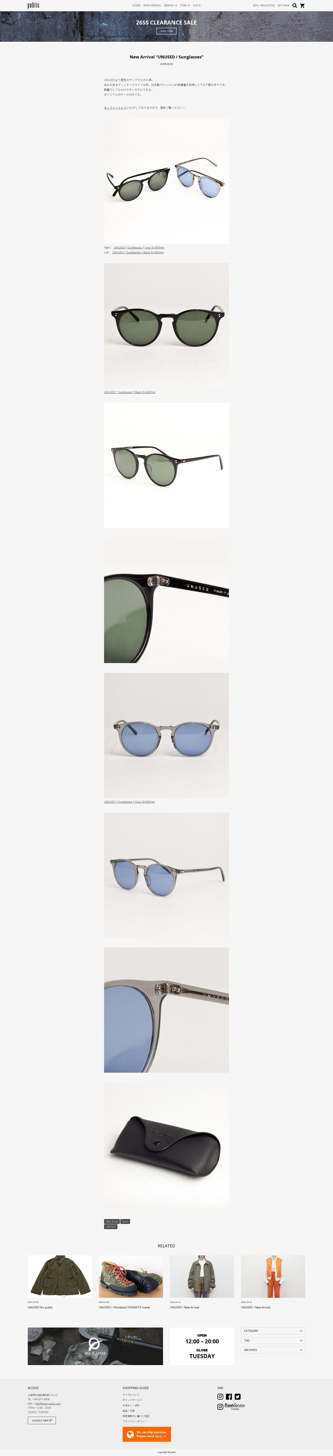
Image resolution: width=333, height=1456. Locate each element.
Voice (125, 1221)
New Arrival (112, 1221)
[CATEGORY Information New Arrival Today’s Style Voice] (273, 1331)
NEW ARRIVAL (152, 5)
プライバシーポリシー (135, 1421)
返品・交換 (129, 1410)
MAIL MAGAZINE (264, 5)
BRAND (169, 5)
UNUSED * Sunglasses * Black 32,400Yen (138, 252)
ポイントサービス (132, 1400)
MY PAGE (284, 5)
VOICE (197, 5)
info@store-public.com (48, 1403)
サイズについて (131, 1394)
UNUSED (111, 1226)
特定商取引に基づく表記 (136, 1416)
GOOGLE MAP (40, 1420)
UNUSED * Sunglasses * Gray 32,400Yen (139, 247)
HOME (136, 5)
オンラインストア (115, 108)
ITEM (183, 5)
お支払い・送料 (131, 1405)
